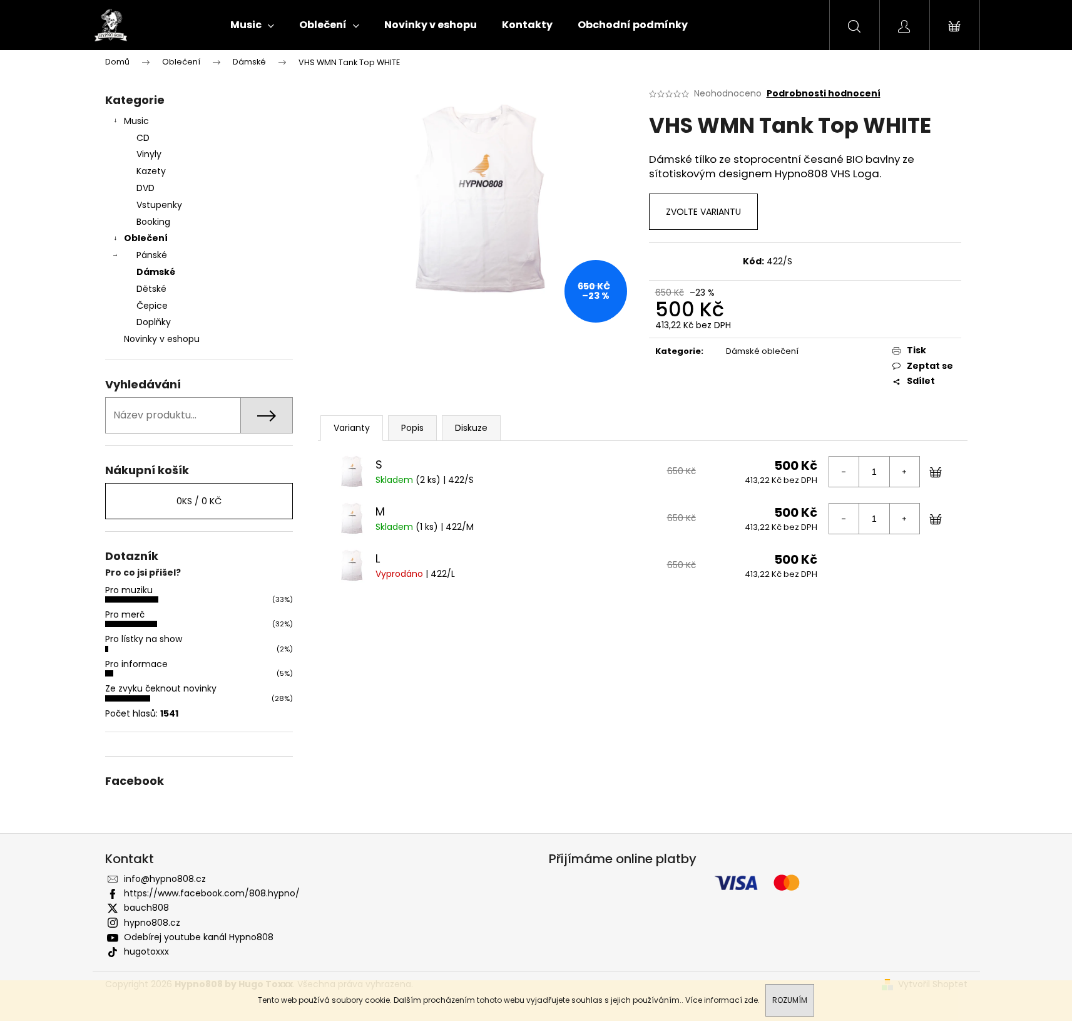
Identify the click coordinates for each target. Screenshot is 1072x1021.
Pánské (151, 255)
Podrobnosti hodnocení (824, 94)
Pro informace (136, 664)
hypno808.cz (152, 922)
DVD (145, 188)
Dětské (151, 288)
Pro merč (125, 614)
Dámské (155, 272)
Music (136, 121)
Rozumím (789, 1000)
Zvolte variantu (703, 211)
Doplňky (153, 322)
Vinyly (148, 154)
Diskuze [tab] (471, 428)
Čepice (152, 305)
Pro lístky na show (143, 639)
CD (143, 138)
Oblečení (146, 238)
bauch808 (146, 907)
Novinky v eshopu (162, 339)
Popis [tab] (412, 428)
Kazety (151, 171)
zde (751, 1000)
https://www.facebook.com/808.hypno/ (212, 893)
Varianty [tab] (352, 428)
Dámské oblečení (762, 351)
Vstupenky (159, 205)
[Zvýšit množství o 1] (904, 472)
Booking (153, 221)
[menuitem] (252, 25)
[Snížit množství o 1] (844, 472)
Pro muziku (129, 590)
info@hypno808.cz (165, 879)
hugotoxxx (146, 951)
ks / (199, 501)
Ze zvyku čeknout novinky (161, 688)
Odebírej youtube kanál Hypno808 (198, 937)
